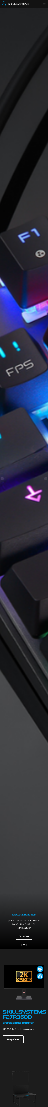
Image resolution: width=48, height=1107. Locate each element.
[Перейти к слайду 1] (21, 944)
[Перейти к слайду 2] (24, 944)
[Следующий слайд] (45, 478)
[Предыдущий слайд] (2, 478)
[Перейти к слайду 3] (26, 944)
